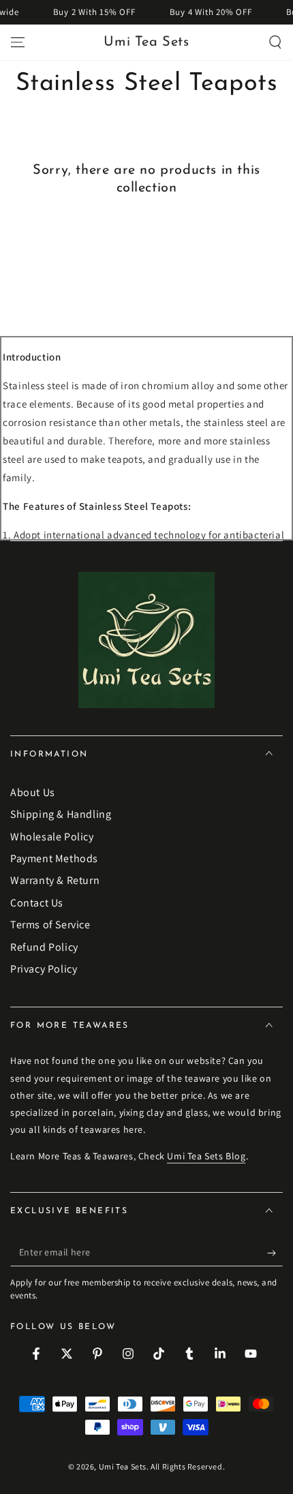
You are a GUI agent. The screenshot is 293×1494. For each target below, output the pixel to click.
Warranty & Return (54, 880)
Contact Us (36, 903)
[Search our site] (275, 42)
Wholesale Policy (52, 836)
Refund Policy (44, 947)
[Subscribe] (275, 1253)
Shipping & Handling (60, 814)
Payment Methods (54, 858)
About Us (32, 792)
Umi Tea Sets (122, 1466)
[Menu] (17, 42)
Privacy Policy (43, 969)
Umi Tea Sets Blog (206, 1156)
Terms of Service (50, 924)
